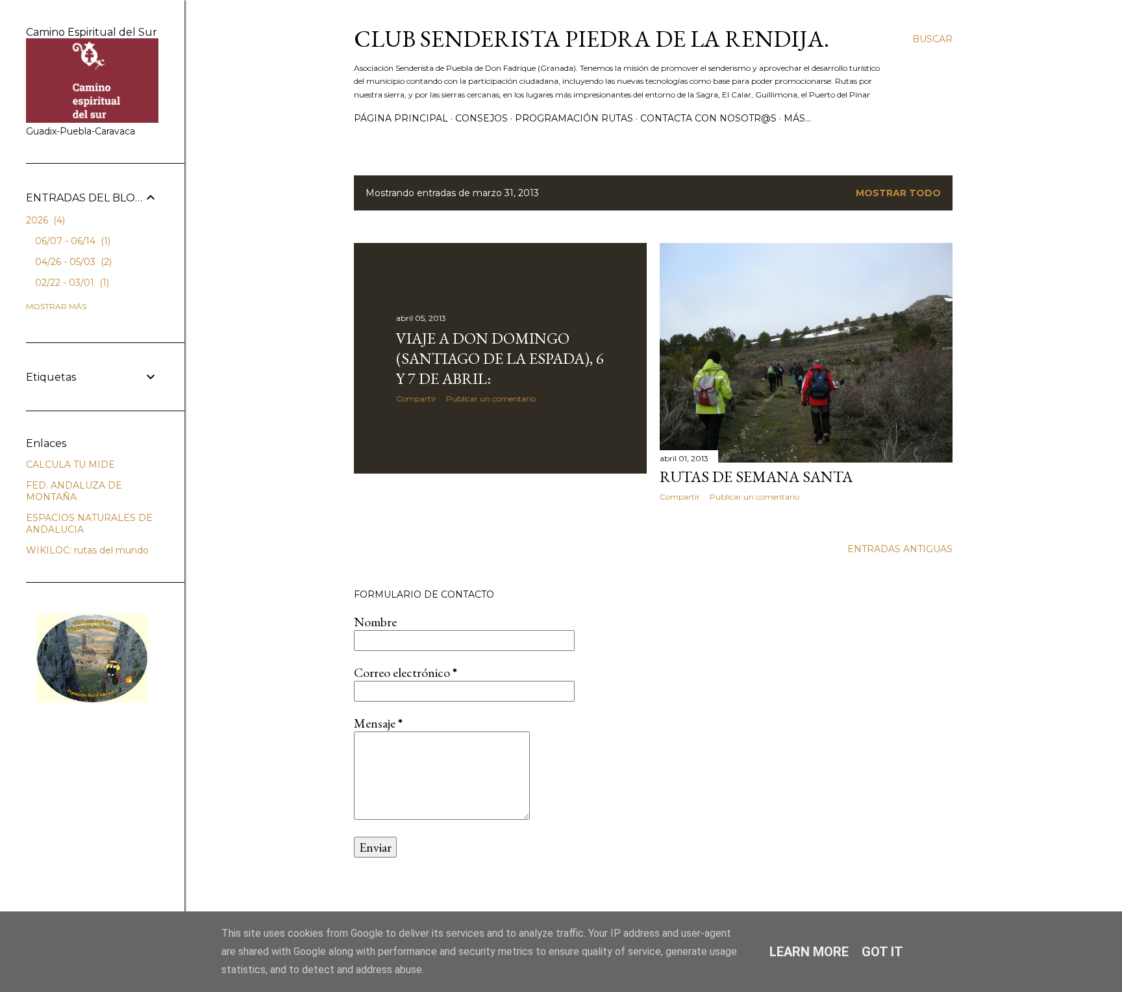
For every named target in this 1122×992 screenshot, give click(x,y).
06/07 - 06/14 (71, 241)
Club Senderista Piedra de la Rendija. (591, 38)
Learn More (809, 952)
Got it (882, 952)
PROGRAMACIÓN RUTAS (574, 118)
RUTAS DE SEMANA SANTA (756, 476)
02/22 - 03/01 (70, 282)
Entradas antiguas (900, 549)
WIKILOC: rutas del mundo (87, 550)
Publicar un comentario (491, 398)
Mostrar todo (898, 193)
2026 (44, 220)
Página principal (401, 118)
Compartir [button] (416, 398)
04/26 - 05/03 (72, 262)
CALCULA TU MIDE (70, 464)
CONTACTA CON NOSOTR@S (708, 118)
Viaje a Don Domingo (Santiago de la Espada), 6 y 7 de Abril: (500, 358)
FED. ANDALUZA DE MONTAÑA (74, 491)
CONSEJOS (481, 118)
